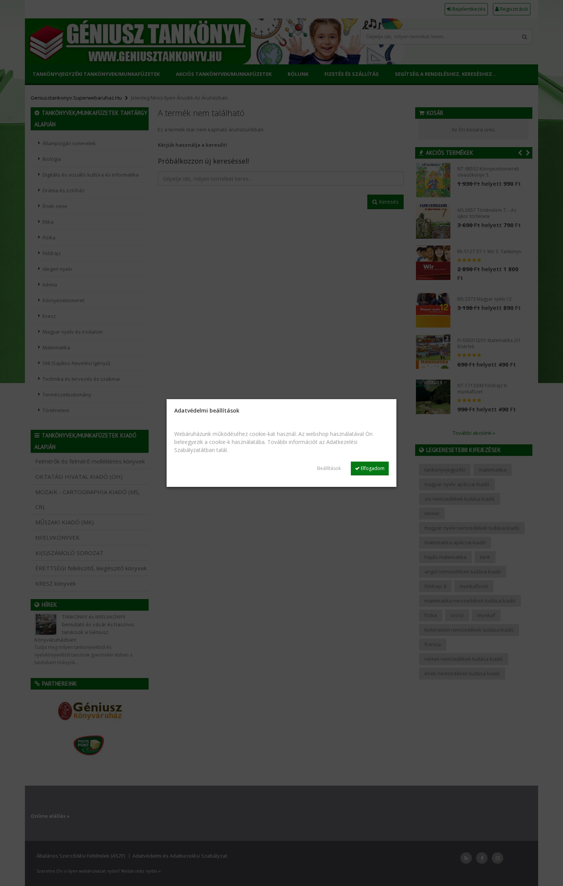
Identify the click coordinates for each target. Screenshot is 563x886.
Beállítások (329, 468)
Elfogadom (372, 468)
